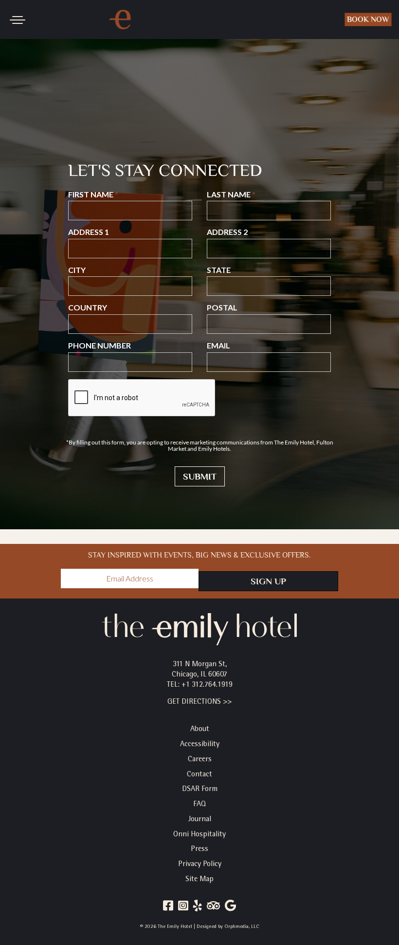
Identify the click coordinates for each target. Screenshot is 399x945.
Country (87, 307)
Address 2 (227, 232)
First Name (90, 194)
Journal (199, 820)
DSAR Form (200, 789)
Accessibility (199, 745)
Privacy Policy (199, 864)
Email (218, 345)
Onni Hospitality (199, 835)
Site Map (199, 880)
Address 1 (88, 232)
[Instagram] (183, 907)
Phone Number (99, 345)
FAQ (199, 805)
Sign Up (268, 581)
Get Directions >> (199, 702)
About (199, 729)
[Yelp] (197, 907)
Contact (199, 775)
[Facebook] (168, 907)
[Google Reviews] (230, 907)
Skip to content (38, 44)
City (77, 270)
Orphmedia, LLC (241, 926)
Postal (222, 307)
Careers (200, 760)
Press (199, 849)
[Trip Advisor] (213, 907)
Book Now (368, 19)
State (219, 270)
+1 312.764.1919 (207, 685)
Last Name (229, 194)
